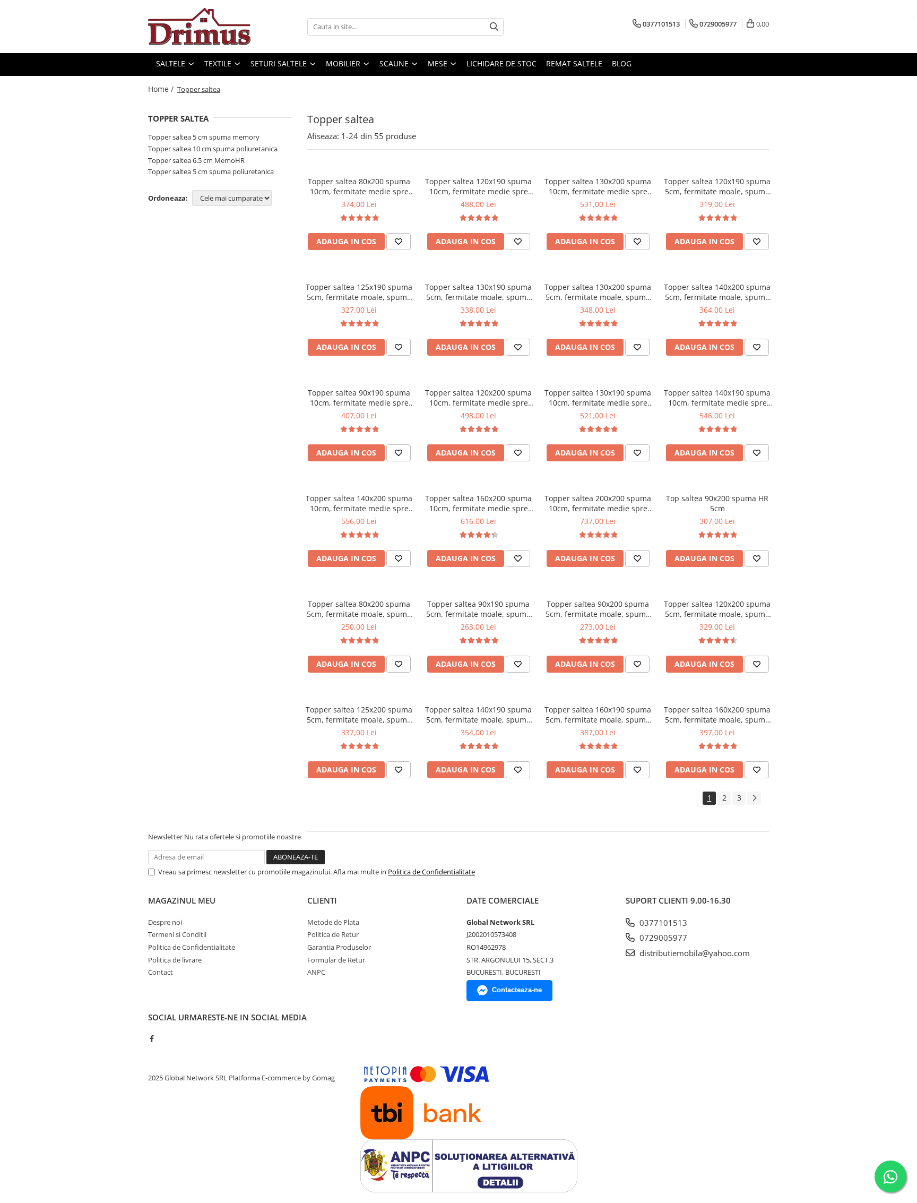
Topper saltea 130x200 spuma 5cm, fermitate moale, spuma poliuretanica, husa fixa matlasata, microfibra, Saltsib (597, 292)
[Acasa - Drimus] (201, 26)
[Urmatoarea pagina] (754, 798)
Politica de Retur (333, 934)
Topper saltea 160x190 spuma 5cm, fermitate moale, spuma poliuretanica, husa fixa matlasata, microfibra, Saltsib (597, 714)
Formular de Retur (336, 960)
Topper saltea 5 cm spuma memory (203, 137)
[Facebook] (151, 1038)
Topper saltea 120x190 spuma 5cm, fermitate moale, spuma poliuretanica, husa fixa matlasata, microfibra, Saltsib (717, 186)
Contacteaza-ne (517, 990)
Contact (160, 972)
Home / (162, 89)
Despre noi (165, 922)
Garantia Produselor (339, 947)
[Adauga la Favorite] (398, 241)
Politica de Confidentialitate (431, 872)
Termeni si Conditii (177, 934)
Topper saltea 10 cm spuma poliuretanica (213, 148)
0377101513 (662, 922)
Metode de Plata (333, 922)
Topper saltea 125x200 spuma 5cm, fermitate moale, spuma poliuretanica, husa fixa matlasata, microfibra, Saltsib (359, 714)
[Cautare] (494, 27)
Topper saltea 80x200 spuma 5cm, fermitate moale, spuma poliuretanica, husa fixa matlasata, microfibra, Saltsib (359, 609)
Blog (621, 63)
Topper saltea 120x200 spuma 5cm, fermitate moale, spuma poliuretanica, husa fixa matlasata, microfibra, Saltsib (717, 609)
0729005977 (662, 937)
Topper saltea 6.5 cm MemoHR (196, 160)
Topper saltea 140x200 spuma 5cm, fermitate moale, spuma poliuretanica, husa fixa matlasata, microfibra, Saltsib (717, 292)
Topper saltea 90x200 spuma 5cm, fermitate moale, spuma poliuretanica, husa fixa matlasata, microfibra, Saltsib (598, 609)
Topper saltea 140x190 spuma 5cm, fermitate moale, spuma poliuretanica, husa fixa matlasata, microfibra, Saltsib (478, 714)
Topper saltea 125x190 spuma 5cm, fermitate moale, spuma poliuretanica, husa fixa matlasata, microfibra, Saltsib (359, 292)
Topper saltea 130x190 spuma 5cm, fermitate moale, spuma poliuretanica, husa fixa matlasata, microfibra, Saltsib (478, 292)
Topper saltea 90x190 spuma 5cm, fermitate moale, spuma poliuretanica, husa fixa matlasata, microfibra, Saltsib (478, 609)
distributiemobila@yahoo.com (693, 953)
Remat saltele (574, 63)
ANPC (316, 972)
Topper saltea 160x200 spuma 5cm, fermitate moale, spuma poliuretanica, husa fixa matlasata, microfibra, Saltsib (717, 714)
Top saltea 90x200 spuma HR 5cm (717, 503)
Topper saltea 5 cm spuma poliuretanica (211, 171)
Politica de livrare (175, 960)
